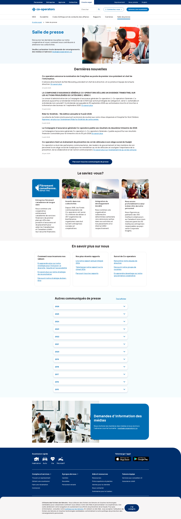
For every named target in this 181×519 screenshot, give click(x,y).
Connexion (36, 488)
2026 (57, 306)
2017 (57, 374)
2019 (57, 359)
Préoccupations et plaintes (102, 481)
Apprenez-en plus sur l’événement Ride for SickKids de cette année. (70, 119)
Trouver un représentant (41, 478)
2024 (57, 321)
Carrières (109, 17)
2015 (57, 389)
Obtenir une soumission (41, 481)
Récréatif (61, 463)
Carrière (65, 478)
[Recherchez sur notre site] (99, 9)
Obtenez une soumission (137, 9)
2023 (57, 329)
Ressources (96, 478)
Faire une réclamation (40, 485)
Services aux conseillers (131, 478)
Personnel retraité (69, 485)
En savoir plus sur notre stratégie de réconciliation (52, 273)
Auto (45, 463)
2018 (57, 367)
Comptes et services (40, 474)
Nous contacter (98, 488)
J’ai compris (131, 508)
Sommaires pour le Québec (102, 491)
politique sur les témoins (74, 509)
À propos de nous (69, 474)
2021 (57, 344)
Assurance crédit (128, 481)
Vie (52, 463)
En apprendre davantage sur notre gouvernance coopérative (128, 274)
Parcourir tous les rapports (87, 273)
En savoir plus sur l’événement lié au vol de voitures (115, 150)
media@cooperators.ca (62, 52)
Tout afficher (121, 299)
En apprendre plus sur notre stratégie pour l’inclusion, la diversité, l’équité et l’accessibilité (52, 265)
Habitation (36, 463)
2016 (57, 382)
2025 (57, 314)
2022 (57, 336)
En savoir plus (56, 84)
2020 (57, 352)
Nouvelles (65, 481)
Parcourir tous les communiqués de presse (90, 162)
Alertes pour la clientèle (101, 485)
